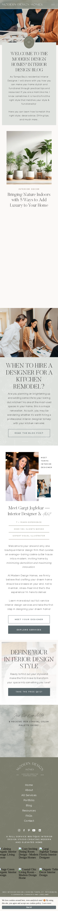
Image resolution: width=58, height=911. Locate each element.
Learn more (46, 903)
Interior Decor (29, 189)
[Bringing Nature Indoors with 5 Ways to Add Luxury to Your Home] (29, 157)
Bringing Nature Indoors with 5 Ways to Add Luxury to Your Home (29, 200)
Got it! (29, 907)
